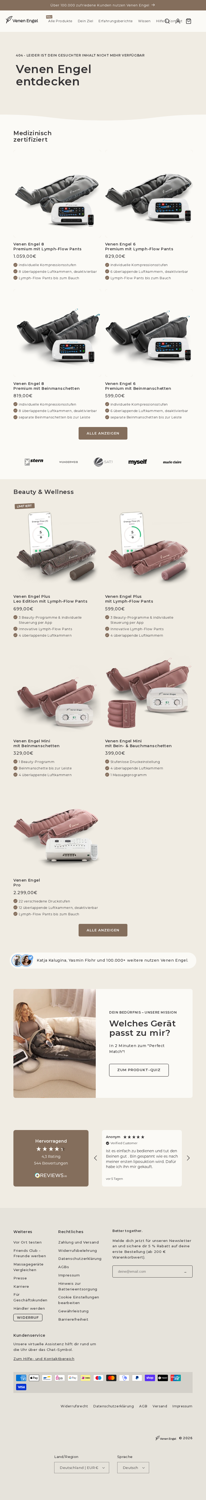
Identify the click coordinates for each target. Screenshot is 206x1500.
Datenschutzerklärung (80, 1258)
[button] (95, 1158)
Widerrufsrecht (74, 1406)
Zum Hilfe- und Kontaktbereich (43, 1358)
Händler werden (29, 1308)
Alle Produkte (60, 21)
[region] (142, 1158)
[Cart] (189, 21)
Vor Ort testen (27, 1242)
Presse (20, 1278)
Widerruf (28, 1317)
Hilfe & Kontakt (169, 21)
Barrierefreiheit (73, 1319)
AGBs (63, 1267)
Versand (160, 1406)
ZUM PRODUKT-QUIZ (139, 1070)
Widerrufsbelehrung (77, 1250)
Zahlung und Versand (78, 1242)
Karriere (21, 1286)
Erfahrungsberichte (115, 21)
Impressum (69, 1275)
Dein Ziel (85, 21)
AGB (143, 1406)
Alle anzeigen (103, 433)
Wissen (144, 21)
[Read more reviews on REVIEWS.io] (51, 1172)
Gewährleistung (73, 1311)
